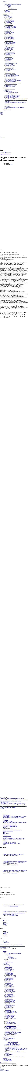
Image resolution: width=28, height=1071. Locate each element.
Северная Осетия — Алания (9, 842)
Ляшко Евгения (9, 41)
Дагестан (5, 818)
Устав (9, 6)
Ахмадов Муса (8, 17)
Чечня (4, 844)
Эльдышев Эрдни (9, 66)
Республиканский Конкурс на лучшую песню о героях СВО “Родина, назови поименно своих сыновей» (16, 100)
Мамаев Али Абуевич (10, 42)
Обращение (11, 7)
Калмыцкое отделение (10, 81)
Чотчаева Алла (8, 59)
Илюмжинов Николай (10, 27)
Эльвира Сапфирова (10, 65)
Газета (4, 924)
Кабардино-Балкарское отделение (13, 80)
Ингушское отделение (10, 79)
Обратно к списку (4, 802)
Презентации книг (12, 93)
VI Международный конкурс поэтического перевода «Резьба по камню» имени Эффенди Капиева (15, 871)
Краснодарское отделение (11, 84)
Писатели (5, 941)
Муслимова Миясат (10, 39)
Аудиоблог (7, 70)
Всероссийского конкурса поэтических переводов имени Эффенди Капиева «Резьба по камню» (14, 817)
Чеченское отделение (10, 86)
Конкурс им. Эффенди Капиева (12, 95)
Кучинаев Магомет (9, 37)
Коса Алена (8, 33)
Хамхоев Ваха (8, 57)
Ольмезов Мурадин (9, 47)
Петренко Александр (10, 50)
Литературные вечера (13, 92)
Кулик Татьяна (8, 36)
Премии (4, 837)
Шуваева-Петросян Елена (11, 63)
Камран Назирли (9, 28)
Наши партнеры (9, 12)
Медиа (6, 10)
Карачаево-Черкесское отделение (13, 82)
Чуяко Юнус (8, 60)
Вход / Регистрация (7, 1060)
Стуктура (5, 934)
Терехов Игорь (8, 54)
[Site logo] (8, 125)
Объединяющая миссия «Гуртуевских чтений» (13, 854)
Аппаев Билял (8, 16)
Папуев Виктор (9, 49)
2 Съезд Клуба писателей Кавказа (13, 4)
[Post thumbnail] (5, 853)
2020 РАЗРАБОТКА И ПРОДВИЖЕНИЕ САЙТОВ (11, 944)
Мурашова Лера (9, 44)
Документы (8, 5)
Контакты (5, 936)
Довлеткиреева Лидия (10, 26)
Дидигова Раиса (9, 25)
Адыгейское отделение (10, 74)
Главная (2, 152)
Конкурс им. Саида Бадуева (11, 97)
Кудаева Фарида (9, 34)
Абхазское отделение (10, 73)
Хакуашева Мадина (10, 55)
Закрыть (2, 808)
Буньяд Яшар (8, 18)
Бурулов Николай (9, 20)
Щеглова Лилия (9, 64)
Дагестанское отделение (11, 77)
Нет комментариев (14, 855)
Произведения (6, 942)
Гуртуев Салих (8, 22)
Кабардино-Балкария (7, 821)
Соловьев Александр (10, 53)
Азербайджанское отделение (12, 75)
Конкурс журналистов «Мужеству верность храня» (14, 822)
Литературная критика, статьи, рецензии (14, 107)
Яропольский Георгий (10, 69)
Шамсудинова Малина (10, 61)
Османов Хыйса (9, 48)
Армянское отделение (10, 76)
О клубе (4, 931)
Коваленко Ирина (9, 32)
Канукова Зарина (9, 30)
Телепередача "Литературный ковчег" (11, 843)
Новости (9, 154)
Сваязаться (2, 136)
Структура (7, 11)
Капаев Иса (8, 31)
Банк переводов (9, 105)
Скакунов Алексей (9, 52)
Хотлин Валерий (9, 58)
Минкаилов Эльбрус (10, 43)
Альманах (7, 106)
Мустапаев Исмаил (9, 46)
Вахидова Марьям (9, 21)
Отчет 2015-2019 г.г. (12, 9)
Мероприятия (8, 91)
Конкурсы (5, 827)
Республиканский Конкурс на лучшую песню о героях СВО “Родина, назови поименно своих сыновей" (14, 839)
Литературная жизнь (10, 89)
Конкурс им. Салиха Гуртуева (12, 96)
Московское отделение (10, 85)
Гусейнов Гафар (9, 23)
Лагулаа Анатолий (9, 38)
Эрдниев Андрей (9, 68)
